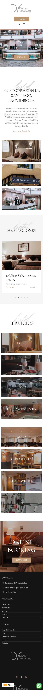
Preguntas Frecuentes (8, 629)
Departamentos (21, 480)
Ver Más (26, 287)
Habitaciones (6, 604)
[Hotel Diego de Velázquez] (21, 8)
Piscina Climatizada (21, 408)
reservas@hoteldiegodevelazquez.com (16, 587)
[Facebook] (21, 676)
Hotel (21, 342)
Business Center (21, 458)
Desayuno (21, 364)
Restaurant (21, 386)
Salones (21, 436)
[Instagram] (17, 676)
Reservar (4, 639)
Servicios (4, 614)
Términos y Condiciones (9, 636)
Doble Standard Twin (15, 277)
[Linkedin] (25, 676)
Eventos (4, 611)
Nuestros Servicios (21, 131)
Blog (3, 633)
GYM (21, 502)
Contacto (5, 643)
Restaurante (6, 607)
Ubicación (5, 617)
